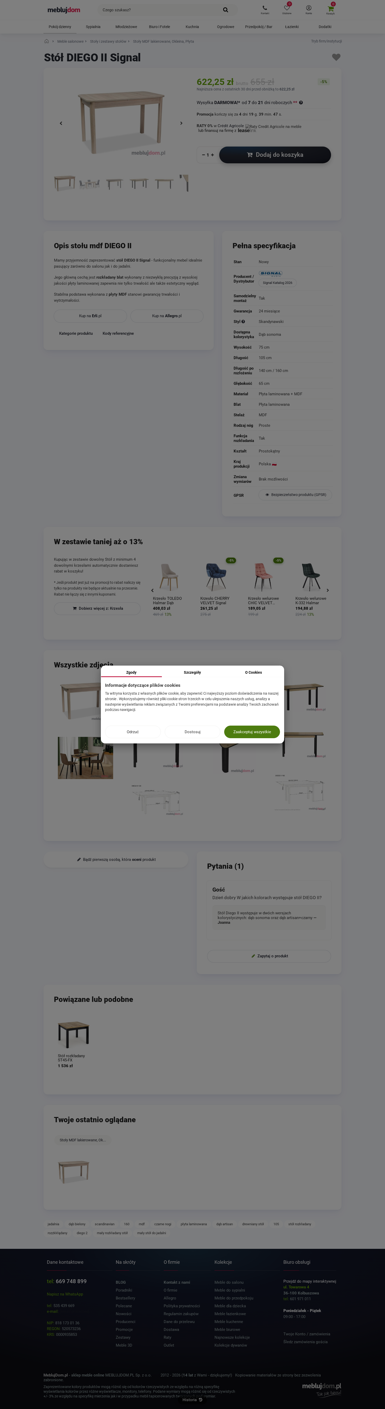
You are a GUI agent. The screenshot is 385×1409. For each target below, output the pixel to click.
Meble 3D (124, 1345)
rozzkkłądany (57, 1233)
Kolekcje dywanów (230, 1345)
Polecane (124, 1306)
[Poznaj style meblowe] (243, 322)
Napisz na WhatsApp (65, 1294)
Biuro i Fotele (159, 27)
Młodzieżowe (126, 27)
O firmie (170, 1290)
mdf (142, 1224)
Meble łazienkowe (230, 1313)
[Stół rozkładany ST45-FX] (73, 1035)
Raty (167, 1337)
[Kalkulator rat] (273, 125)
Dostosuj (193, 732)
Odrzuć (133, 732)
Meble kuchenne (228, 1321)
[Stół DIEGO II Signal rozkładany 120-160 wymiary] (157, 800)
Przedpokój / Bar (258, 27)
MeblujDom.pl (55, 1375)
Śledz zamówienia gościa (305, 1342)
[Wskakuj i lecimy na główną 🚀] (47, 41)
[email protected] (74, 1311)
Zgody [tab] (131, 672)
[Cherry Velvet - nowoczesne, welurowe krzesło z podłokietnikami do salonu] (169, 577)
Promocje (124, 1329)
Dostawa (171, 1329)
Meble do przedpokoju (233, 1298)
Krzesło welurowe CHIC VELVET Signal (215, 600)
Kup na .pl (90, 316)
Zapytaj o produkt (272, 956)
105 (276, 1224)
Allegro (170, 1298)
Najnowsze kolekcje (232, 1337)
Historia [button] (190, 1399)
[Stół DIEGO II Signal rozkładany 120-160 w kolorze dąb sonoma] (89, 189)
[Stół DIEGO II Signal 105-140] (299, 793)
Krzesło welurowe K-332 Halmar (263, 600)
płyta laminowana (194, 1224)
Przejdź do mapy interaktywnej (309, 1281)
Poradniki (124, 1290)
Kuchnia (192, 27)
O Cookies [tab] (253, 672)
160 (126, 1224)
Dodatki (325, 27)
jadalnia (53, 1224)
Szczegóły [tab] (192, 672)
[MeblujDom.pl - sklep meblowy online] (64, 10)
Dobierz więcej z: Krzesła (100, 608)
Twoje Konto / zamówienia (306, 1334)
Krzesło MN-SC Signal (308, 600)
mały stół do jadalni (151, 1233)
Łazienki (292, 27)
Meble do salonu (229, 1282)
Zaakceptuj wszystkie (252, 732)
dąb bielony (77, 1224)
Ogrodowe (225, 27)
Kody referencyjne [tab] (118, 333)
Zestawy (123, 1337)
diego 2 (82, 1233)
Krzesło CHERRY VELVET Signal (167, 600)
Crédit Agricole (231, 125)
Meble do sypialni (229, 1290)
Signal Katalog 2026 (277, 283)
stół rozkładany (299, 1224)
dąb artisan (224, 1224)
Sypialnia (93, 27)
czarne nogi (162, 1224)
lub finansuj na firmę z (217, 130)
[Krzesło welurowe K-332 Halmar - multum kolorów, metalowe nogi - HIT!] (264, 577)
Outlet (169, 1345)
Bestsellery (125, 1298)
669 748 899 (71, 1281)
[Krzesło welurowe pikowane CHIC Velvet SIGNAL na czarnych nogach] (216, 577)
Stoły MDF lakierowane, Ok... (83, 1140)
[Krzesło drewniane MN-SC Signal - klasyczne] (311, 577)
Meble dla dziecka (230, 1306)
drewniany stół (253, 1224)
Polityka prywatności (182, 1306)
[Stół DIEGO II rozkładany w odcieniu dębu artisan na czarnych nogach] (114, 189)
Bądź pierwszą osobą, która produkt (119, 859)
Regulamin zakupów (181, 1313)
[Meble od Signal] (295, 274)
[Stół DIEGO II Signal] (73, 1172)
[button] (265, 10)
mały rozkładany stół (112, 1233)
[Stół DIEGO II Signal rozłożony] (64, 189)
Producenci (125, 1321)
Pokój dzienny (60, 27)
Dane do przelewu (179, 1321)
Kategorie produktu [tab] (76, 333)
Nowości (123, 1313)
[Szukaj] (226, 10)
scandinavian (104, 1224)
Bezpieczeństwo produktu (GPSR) (298, 495)
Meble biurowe (227, 1329)
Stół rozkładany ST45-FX (71, 1058)
